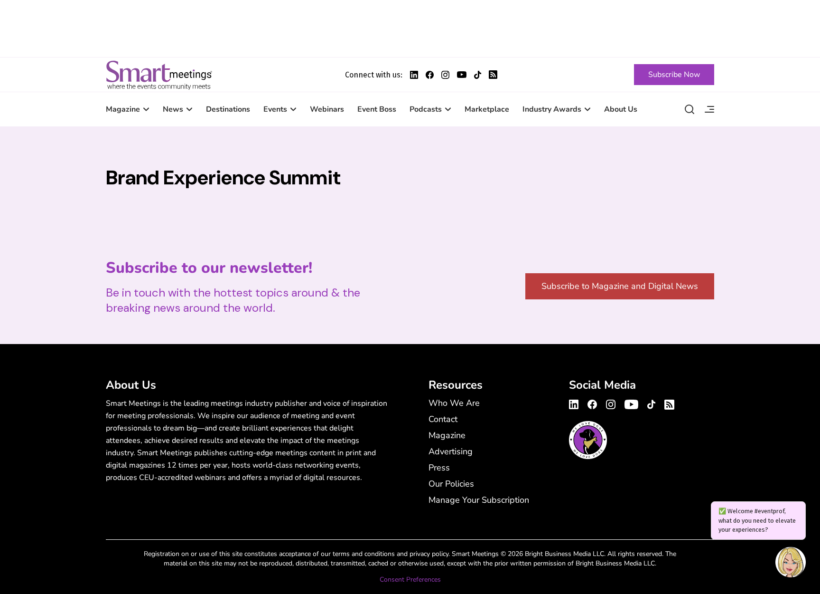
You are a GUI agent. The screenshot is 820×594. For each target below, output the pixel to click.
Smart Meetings (159, 74)
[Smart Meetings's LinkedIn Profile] (414, 75)
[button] (790, 563)
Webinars (327, 109)
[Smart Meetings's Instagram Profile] (445, 75)
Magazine (123, 109)
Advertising (451, 451)
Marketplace (487, 109)
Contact (443, 419)
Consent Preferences (410, 579)
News (173, 109)
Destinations (228, 109)
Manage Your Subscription (479, 500)
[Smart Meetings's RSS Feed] (493, 74)
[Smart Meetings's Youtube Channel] (631, 403)
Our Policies (451, 483)
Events (275, 109)
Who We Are (454, 403)
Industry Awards (551, 109)
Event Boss (376, 109)
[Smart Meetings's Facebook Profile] (430, 75)
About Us (620, 109)
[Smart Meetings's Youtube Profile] (461, 74)
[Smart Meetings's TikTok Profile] (477, 75)
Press (439, 467)
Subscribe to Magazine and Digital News (619, 286)
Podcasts (426, 109)
